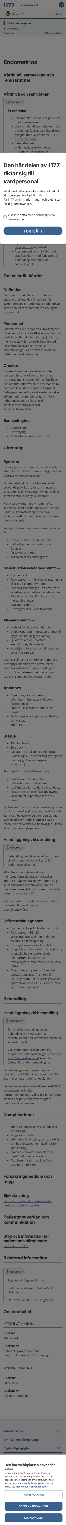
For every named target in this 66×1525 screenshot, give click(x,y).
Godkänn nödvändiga (33, 1506)
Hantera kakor (33, 1494)
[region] (33, 1489)
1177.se (13, 199)
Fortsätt (33, 231)
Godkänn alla (33, 1517)
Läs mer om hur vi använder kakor (30, 1486)
